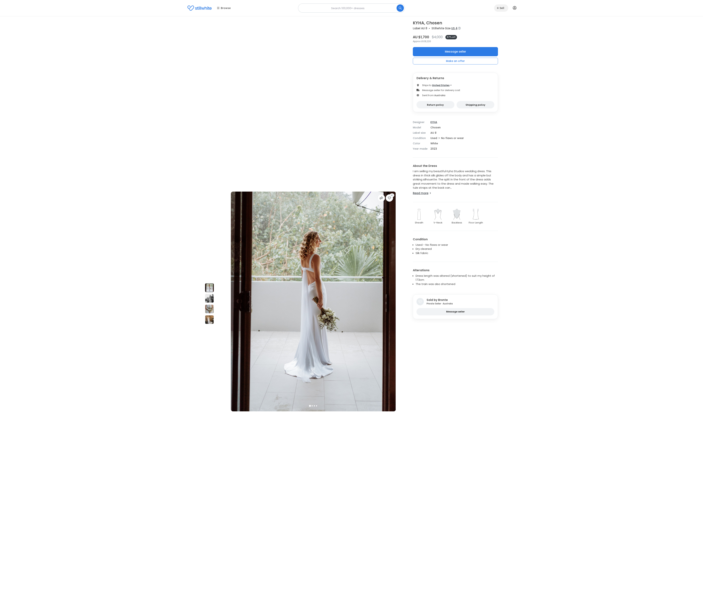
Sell (502, 8)
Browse (226, 8)
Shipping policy (475, 105)
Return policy (435, 105)
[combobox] (351, 8)
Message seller (455, 51)
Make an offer (455, 61)
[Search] (400, 8)
